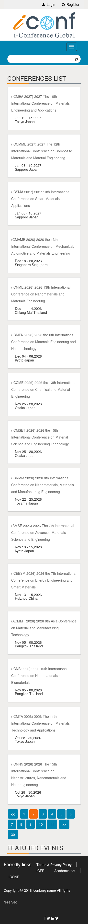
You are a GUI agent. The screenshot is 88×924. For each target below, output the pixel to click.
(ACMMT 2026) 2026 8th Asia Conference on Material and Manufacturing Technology (44, 628)
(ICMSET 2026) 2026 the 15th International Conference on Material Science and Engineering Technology (40, 437)
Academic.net (64, 870)
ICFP (40, 870)
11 (52, 824)
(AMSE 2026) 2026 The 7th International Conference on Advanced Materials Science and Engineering (42, 532)
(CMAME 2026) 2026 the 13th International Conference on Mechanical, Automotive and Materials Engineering (42, 246)
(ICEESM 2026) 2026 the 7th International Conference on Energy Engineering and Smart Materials (43, 580)
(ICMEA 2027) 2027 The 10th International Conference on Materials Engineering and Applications (40, 103)
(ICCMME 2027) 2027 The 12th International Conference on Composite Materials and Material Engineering (41, 151)
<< (13, 813)
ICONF (14, 876)
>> (64, 824)
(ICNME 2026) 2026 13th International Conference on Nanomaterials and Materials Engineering (40, 294)
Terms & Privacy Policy (54, 864)
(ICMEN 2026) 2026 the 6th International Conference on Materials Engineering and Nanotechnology (43, 341)
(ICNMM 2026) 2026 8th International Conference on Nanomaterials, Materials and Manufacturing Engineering (42, 484)
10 (41, 824)
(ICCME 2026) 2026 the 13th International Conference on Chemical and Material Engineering (43, 389)
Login (50, 4)
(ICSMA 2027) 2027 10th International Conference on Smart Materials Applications (40, 198)
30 (13, 834)
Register (72, 4)
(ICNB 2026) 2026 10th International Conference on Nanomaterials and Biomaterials (39, 675)
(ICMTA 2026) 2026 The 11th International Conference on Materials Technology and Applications (40, 723)
